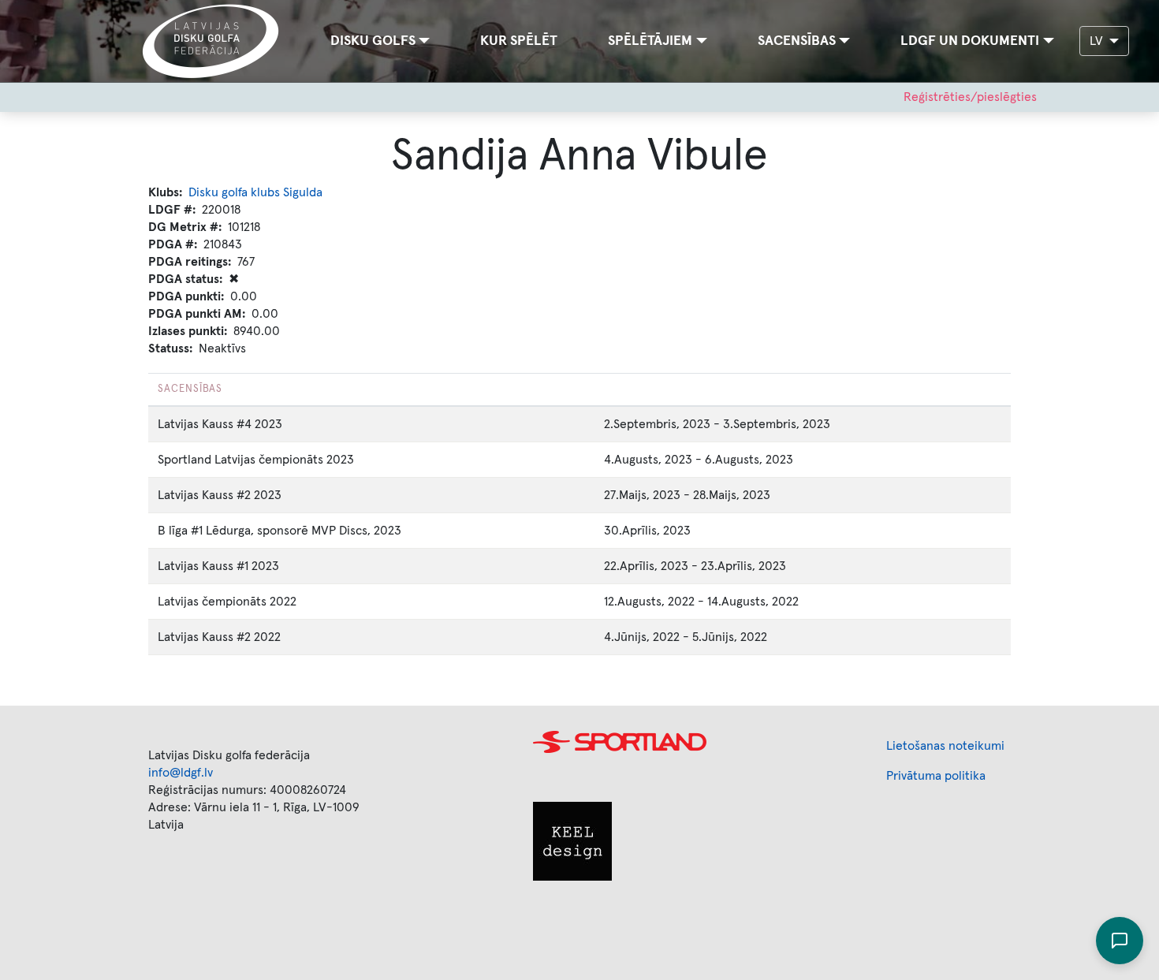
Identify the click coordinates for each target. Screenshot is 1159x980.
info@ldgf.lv (180, 772)
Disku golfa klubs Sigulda (255, 192)
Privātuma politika (936, 775)
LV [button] (1098, 41)
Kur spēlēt (518, 41)
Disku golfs (373, 41)
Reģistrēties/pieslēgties (970, 97)
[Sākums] (217, 41)
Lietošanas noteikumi (945, 746)
